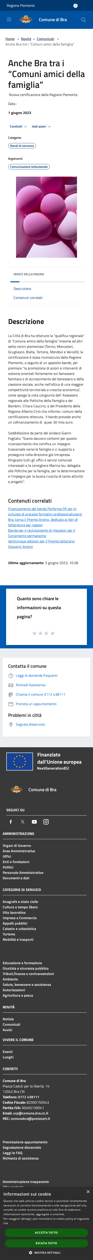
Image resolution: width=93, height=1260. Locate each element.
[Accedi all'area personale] (75, 5)
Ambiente (10, 979)
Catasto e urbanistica (19, 928)
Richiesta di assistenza (21, 1158)
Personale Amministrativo (23, 872)
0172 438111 (28, 1097)
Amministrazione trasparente (26, 1181)
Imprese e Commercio (20, 918)
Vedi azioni (39, 126)
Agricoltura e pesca (18, 995)
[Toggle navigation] (9, 19)
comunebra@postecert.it (30, 1118)
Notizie (8, 1019)
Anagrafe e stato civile (20, 901)
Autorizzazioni (14, 990)
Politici (8, 867)
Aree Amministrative (19, 851)
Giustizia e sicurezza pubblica (26, 968)
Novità (26, 38)
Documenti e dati (16, 878)
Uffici (7, 856)
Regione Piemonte (21, 5)
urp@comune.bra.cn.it (30, 1113)
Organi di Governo (17, 845)
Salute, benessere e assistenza (27, 984)
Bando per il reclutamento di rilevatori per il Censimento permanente (41, 533)
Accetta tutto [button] (46, 1233)
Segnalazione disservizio (22, 1147)
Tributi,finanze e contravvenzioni (28, 973)
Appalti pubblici (15, 923)
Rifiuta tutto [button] (46, 1243)
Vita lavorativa (14, 912)
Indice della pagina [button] (29, 274)
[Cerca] (83, 20)
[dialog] (46, 1223)
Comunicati (45, 38)
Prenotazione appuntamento (25, 1142)
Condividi (16, 126)
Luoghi (8, 1057)
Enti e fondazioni (16, 861)
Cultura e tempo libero (20, 907)
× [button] (88, 1192)
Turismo (9, 934)
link (5, 1223)
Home (9, 38)
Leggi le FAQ (12, 1152)
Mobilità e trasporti (18, 939)
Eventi (8, 1051)
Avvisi (7, 1029)
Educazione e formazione (22, 963)
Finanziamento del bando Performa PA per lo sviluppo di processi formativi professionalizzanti (45, 511)
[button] (46, 1252)
